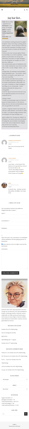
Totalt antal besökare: (7, 401)
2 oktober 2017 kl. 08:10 (13, 160)
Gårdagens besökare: (7, 399)
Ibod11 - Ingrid (5, 359)
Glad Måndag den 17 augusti (8, 339)
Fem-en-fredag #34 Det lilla (8, 332)
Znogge (3, 370)
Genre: (4, 29)
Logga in (14, 424)
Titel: (3, 22)
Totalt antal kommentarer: (8, 405)
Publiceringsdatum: (7, 33)
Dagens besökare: (6, 398)
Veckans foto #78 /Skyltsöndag (9, 329)
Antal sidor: (5, 36)
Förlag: (4, 31)
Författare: (5, 25)
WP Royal (18, 426)
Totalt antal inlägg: (6, 403)
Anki (9, 183)
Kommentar (4, 249)
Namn (3, 213)
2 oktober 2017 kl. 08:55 (13, 184)
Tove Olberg (12, 158)
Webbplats (4, 228)
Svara (9, 144)
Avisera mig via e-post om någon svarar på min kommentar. (13, 245)
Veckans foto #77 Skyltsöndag (9, 343)
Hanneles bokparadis (14, 140)
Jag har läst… (4, 336)
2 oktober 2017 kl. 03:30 (13, 142)
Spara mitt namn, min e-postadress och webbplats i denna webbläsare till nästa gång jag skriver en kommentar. (14, 239)
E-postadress (5, 220)
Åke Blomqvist (5, 356)
